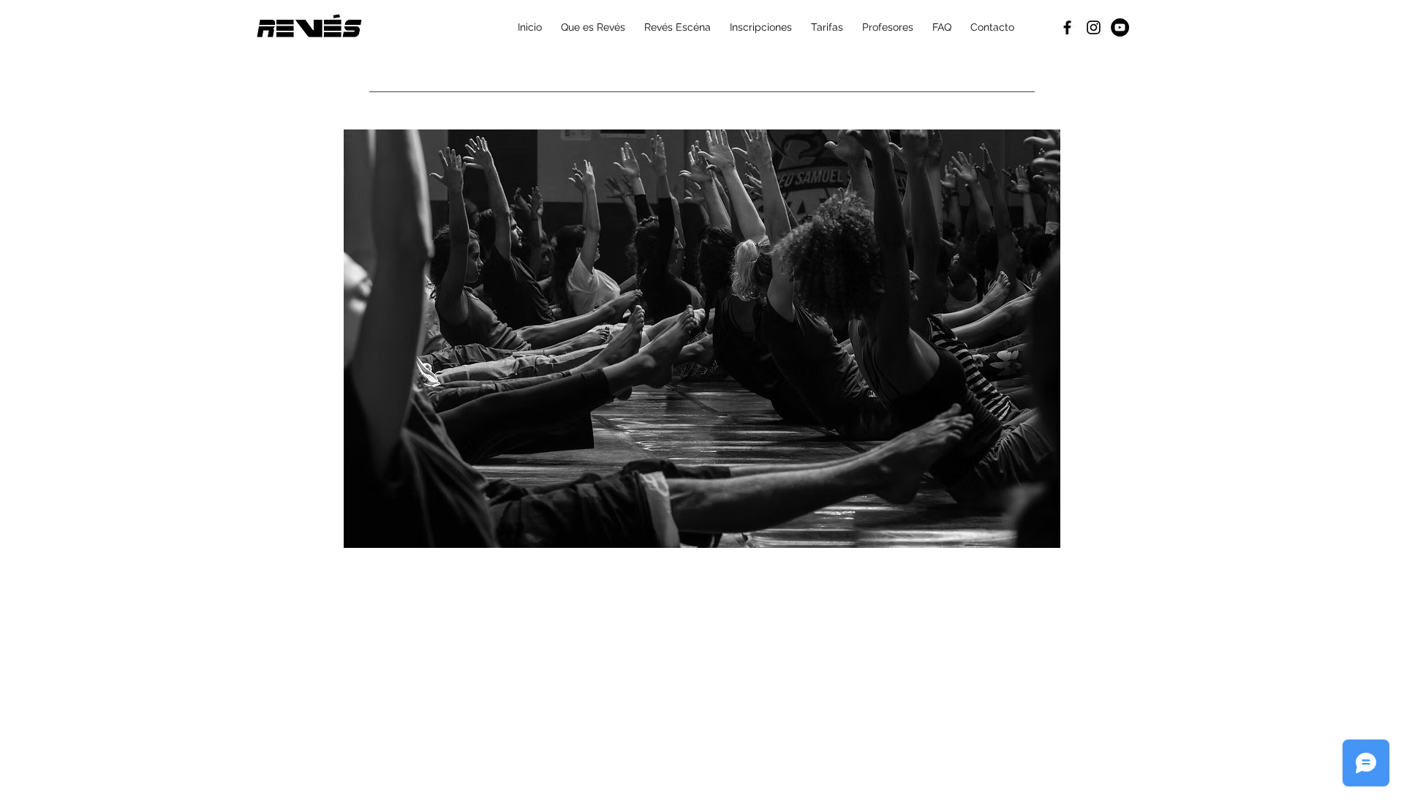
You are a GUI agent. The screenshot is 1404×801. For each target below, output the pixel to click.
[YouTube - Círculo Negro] (1120, 27)
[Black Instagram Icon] (1093, 27)
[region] (702, 338)
